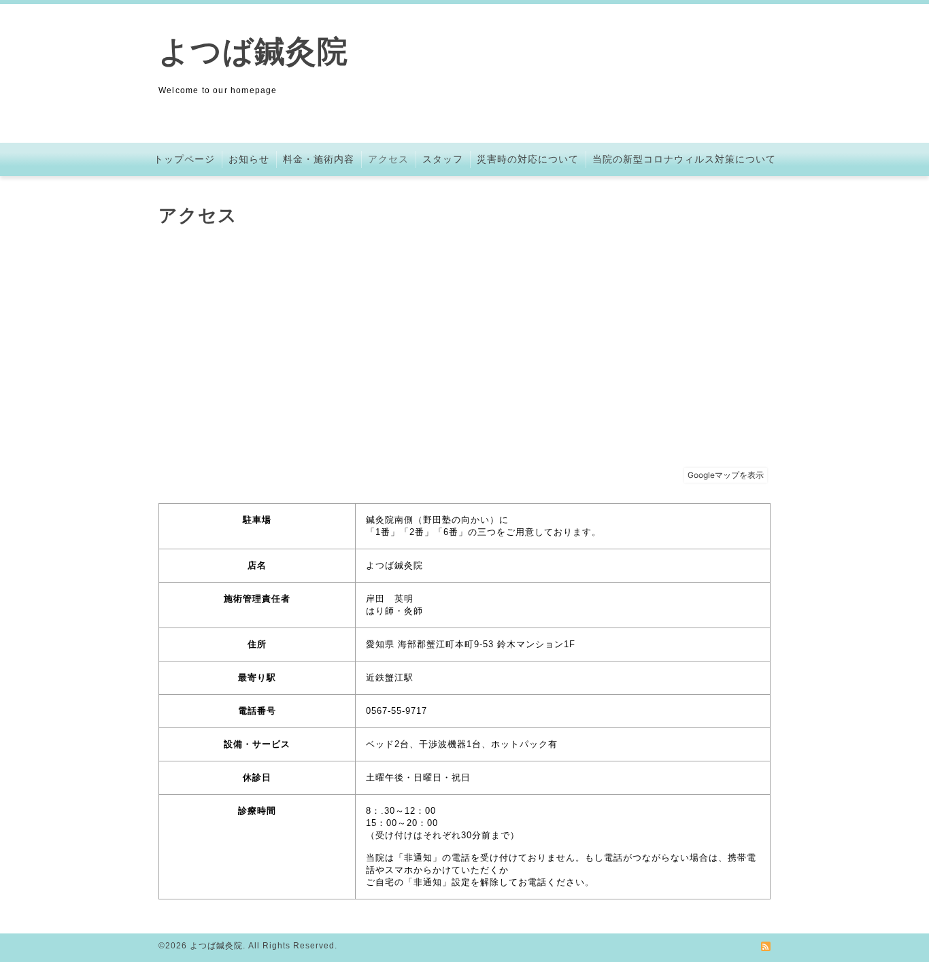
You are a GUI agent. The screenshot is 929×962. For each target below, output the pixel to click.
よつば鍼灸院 (253, 51)
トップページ (184, 159)
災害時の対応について (528, 159)
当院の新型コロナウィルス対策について (684, 159)
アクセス (388, 159)
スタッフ (442, 159)
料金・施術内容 (318, 159)
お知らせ (249, 159)
